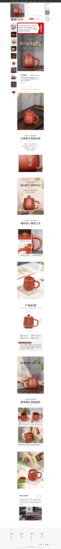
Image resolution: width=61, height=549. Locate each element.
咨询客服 (37, 18)
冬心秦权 (14, 73)
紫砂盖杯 (35, 1)
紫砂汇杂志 (21, 536)
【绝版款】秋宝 (13, 94)
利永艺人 (11, 537)
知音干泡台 (14, 30)
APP (30, 540)
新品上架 (22, 1)
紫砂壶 (31, 1)
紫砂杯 (31, 536)
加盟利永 (42, 537)
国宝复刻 (26, 1)
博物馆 (31, 539)
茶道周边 (40, 1)
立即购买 (31, 18)
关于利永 (44, 1)
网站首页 (17, 1)
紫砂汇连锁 (21, 537)
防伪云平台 (42, 536)
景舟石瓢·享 (14, 87)
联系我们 (11, 539)
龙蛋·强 (13, 37)
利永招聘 (11, 536)
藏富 (13, 80)
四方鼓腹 (14, 44)
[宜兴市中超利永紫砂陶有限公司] (12, 1)
